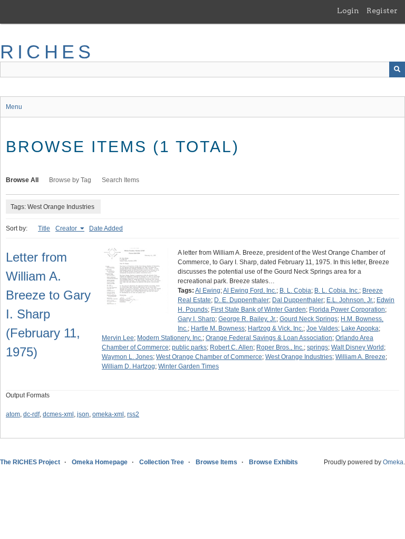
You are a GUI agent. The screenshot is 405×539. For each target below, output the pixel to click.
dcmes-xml (58, 414)
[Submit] (397, 69)
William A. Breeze (360, 357)
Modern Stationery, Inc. (169, 338)
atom (13, 414)
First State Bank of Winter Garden (258, 309)
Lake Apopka (360, 328)
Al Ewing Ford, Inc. (249, 290)
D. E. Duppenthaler (241, 300)
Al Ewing (207, 290)
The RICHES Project (30, 462)
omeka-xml (108, 414)
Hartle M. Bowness (218, 328)
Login (348, 10)
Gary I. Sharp (196, 319)
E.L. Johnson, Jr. (349, 300)
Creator (67, 228)
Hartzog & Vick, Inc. (275, 328)
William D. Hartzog (128, 366)
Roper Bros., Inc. (280, 347)
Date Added (106, 228)
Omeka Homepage (100, 462)
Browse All (22, 180)
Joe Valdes (322, 328)
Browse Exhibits (273, 462)
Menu (14, 107)
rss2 (133, 414)
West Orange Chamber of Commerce (209, 357)
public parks (189, 347)
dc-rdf (31, 414)
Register (382, 10)
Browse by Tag (70, 180)
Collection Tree (161, 462)
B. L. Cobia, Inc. (336, 290)
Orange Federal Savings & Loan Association (269, 338)
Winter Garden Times (188, 366)
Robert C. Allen (231, 347)
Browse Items (216, 462)
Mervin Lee (118, 338)
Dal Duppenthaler (297, 300)
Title (44, 228)
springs (317, 347)
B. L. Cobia (295, 290)
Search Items (120, 180)
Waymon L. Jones (127, 357)
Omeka (393, 462)
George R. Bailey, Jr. (247, 319)
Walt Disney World (357, 347)
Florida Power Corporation (347, 309)
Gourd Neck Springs (308, 319)
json (83, 414)
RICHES (47, 52)
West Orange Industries (298, 357)
